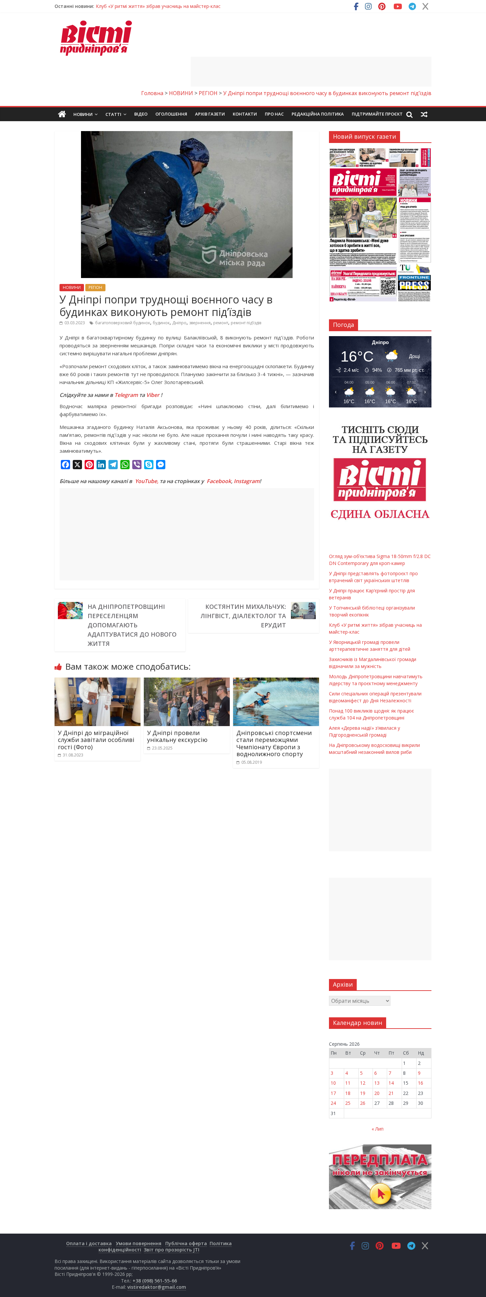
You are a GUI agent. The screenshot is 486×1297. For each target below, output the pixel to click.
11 (347, 1083)
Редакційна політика (318, 114)
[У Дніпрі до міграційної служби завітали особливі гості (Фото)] (98, 681)
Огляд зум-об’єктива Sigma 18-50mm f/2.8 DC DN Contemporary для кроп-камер (185, 8)
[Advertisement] (311, 72)
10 (333, 1083)
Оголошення (171, 114)
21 (391, 1093)
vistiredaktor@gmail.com (156, 1287)
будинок (161, 323)
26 (362, 1103)
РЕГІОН (95, 287)
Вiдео (140, 114)
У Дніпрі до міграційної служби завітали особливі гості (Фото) (96, 740)
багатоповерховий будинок (122, 323)
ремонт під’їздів (246, 323)
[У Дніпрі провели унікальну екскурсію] (187, 681)
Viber (152, 395)
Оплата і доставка (89, 1243)
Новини (83, 114)
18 (347, 1093)
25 (347, 1103)
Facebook (219, 481)
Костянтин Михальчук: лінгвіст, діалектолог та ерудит (243, 616)
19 (362, 1093)
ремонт (220, 323)
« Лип (378, 1129)
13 (377, 1083)
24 (333, 1103)
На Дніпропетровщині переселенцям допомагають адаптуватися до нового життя (132, 625)
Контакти (245, 114)
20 (377, 1093)
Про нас (274, 114)
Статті (113, 114)
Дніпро (179, 323)
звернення (200, 323)
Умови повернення (138, 1243)
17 (333, 1093)
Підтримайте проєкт (377, 114)
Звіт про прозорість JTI (171, 1249)
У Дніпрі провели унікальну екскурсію (177, 736)
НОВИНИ (72, 287)
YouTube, (146, 481)
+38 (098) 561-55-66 (155, 1281)
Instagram (247, 481)
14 (391, 1083)
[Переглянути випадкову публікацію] (424, 114)
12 (362, 1083)
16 (420, 1083)
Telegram (126, 395)
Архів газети (210, 114)
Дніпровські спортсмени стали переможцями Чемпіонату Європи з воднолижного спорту (274, 743)
